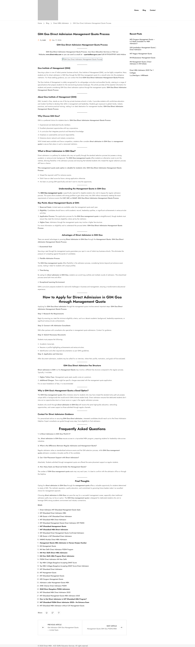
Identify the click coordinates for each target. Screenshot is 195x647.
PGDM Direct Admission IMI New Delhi (53, 559)
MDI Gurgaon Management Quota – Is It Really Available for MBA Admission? (142, 41)
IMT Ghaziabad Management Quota (53, 526)
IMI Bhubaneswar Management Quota (142, 58)
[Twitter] (53, 613)
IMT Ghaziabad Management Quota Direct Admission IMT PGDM (62, 523)
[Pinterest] (59, 613)
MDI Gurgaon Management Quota (51, 579)
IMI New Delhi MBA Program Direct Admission (57, 556)
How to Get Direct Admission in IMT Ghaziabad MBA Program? (63, 599)
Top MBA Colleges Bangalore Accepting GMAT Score (58, 562)
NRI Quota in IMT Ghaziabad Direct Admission (56, 516)
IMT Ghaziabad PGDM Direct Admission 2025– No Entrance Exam (64, 602)
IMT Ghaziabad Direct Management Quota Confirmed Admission (62, 533)
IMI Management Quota (48, 546)
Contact (152, 10)
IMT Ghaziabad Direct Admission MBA (53, 513)
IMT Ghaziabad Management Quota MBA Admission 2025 (60, 596)
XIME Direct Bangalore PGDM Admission (55, 589)
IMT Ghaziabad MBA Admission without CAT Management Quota (62, 605)
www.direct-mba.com (53, 54)
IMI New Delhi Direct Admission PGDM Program (56, 549)
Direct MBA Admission (61, 23)
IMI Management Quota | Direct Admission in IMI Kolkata (140, 63)
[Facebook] (47, 613)
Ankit (44, 40)
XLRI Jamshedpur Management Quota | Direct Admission (143, 48)
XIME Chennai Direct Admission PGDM (53, 586)
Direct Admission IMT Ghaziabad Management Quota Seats (60, 510)
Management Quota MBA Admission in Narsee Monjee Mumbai (63, 543)
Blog (144, 10)
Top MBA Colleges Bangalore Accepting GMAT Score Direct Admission (64, 566)
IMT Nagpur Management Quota (141, 53)
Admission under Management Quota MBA (54, 582)
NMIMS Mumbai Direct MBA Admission (53, 539)
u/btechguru (135, 75)
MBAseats (144, 75)
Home (136, 10)
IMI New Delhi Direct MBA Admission (53, 553)
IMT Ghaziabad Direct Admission (51, 569)
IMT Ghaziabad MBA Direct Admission (53, 519)
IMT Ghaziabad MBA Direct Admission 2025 (55, 592)
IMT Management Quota (48, 572)
